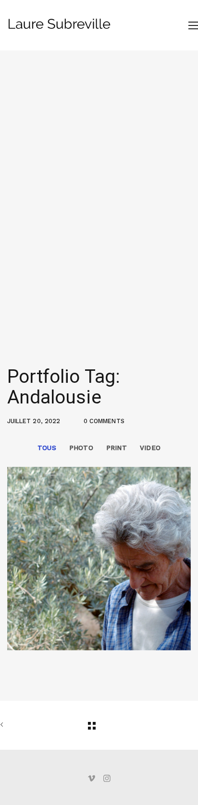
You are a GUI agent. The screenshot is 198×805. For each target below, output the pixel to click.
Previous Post (14, 725)
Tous (46, 447)
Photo (81, 447)
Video (150, 447)
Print (116, 447)
